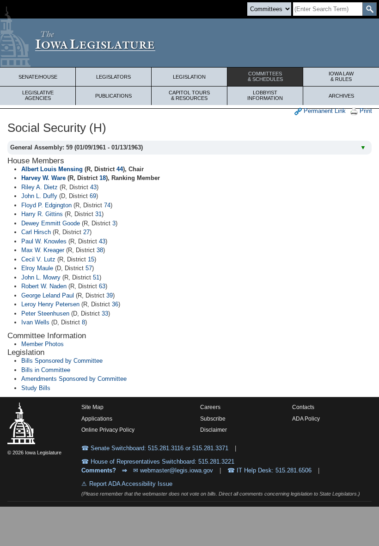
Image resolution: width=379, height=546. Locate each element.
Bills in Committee (45, 369)
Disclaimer (213, 430)
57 (89, 268)
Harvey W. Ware (43, 177)
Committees (265, 76)
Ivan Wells (35, 322)
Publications (113, 96)
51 (96, 277)
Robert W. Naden (44, 286)
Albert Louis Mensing (52, 169)
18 (102, 177)
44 (119, 169)
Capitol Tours (189, 95)
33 (105, 313)
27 (86, 232)
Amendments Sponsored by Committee (74, 378)
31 (98, 214)
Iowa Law (341, 76)
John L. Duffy (39, 195)
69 (93, 195)
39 (109, 295)
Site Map (92, 407)
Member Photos (42, 344)
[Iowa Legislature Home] (189, 43)
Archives (341, 96)
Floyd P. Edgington (46, 205)
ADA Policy (306, 419)
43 (93, 187)
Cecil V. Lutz (38, 259)
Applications (96, 419)
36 (115, 304)
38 (100, 250)
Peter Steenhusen (45, 313)
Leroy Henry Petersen (50, 304)
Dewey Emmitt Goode (50, 223)
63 (102, 286)
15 (91, 259)
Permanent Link (324, 110)
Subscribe (213, 419)
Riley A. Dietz (39, 187)
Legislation (189, 77)
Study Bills (35, 388)
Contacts (303, 407)
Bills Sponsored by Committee (62, 360)
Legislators (113, 77)
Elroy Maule (37, 268)
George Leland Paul (47, 295)
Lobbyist (265, 95)
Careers (210, 407)
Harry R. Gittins (42, 214)
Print (365, 110)
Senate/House (37, 77)
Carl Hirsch (36, 232)
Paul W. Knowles (44, 241)
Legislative (38, 95)
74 (107, 205)
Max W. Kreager (42, 250)
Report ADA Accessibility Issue (130, 483)
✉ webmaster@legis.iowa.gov (173, 470)
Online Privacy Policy (107, 430)
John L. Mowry (41, 277)
